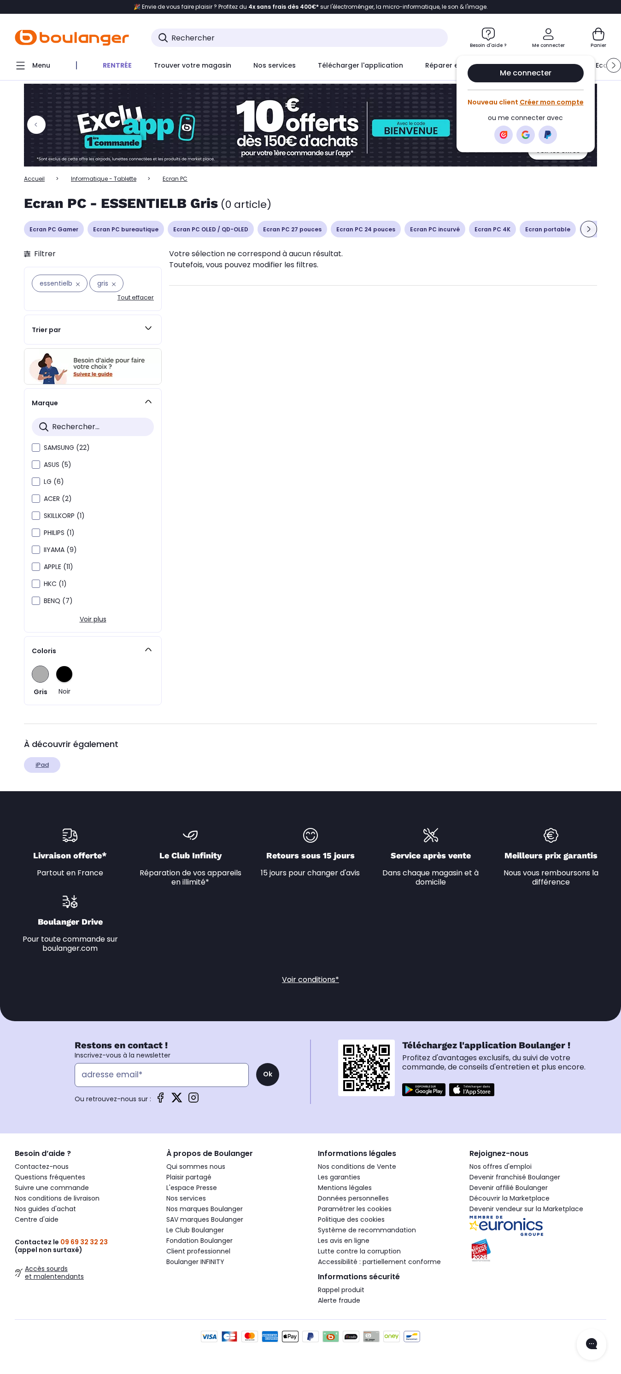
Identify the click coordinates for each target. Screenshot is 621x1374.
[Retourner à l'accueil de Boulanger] (72, 38)
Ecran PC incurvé (435, 229)
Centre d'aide (37, 1219)
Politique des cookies (351, 1219)
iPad (42, 764)
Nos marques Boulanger (204, 1208)
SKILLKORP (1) (64, 515)
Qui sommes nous (195, 1166)
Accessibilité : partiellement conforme (379, 1261)
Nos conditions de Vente (357, 1166)
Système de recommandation (367, 1230)
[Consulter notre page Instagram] (193, 1100)
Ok (267, 1074)
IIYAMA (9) (60, 549)
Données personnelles (353, 1198)
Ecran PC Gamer (53, 229)
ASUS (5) (57, 464)
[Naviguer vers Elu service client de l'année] (537, 1250)
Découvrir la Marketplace (509, 1198)
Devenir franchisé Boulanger (514, 1177)
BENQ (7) (58, 600)
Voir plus (93, 619)
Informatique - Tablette (103, 179)
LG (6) (54, 481)
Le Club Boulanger (195, 1230)
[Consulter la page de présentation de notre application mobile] (423, 1089)
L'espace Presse (191, 1187)
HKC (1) (55, 583)
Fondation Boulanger (199, 1240)
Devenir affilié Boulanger (508, 1187)
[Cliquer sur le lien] (310, 125)
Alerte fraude (339, 1300)
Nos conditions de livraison (57, 1198)
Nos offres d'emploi (500, 1166)
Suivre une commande (52, 1187)
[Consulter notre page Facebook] (160, 1100)
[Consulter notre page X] (176, 1100)
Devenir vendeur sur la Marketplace (526, 1208)
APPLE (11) (58, 566)
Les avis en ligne (343, 1240)
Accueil (34, 179)
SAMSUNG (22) (67, 447)
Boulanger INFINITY (195, 1261)
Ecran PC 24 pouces (365, 229)
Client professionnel (198, 1251)
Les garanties (339, 1177)
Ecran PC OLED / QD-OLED (210, 229)
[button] (613, 65)
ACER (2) (58, 498)
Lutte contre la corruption (359, 1251)
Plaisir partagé (188, 1177)
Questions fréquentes (50, 1177)
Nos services (186, 1198)
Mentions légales (345, 1187)
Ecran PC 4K (492, 229)
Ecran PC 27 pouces (292, 229)
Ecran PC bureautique (125, 229)
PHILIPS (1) (59, 532)
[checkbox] (36, 447)
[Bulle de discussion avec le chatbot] (591, 1344)
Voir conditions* (310, 979)
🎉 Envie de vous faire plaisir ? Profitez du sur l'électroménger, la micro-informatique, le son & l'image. (311, 7)
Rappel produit (341, 1289)
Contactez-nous (42, 1166)
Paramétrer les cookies (355, 1208)
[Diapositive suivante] (588, 229)
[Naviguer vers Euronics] (537, 1226)
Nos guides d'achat (45, 1208)
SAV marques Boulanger (204, 1219)
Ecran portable (547, 229)
